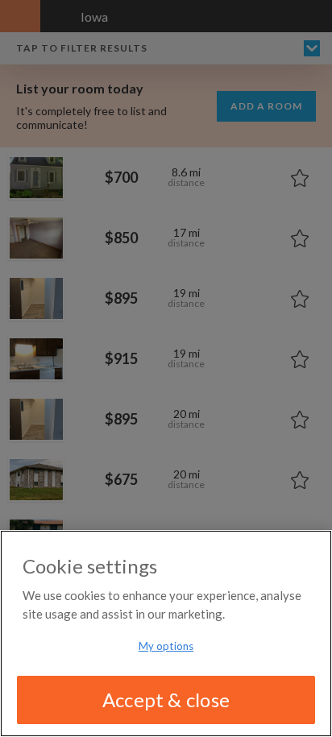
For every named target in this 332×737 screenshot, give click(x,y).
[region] (166, 633)
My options (166, 646)
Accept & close (166, 699)
